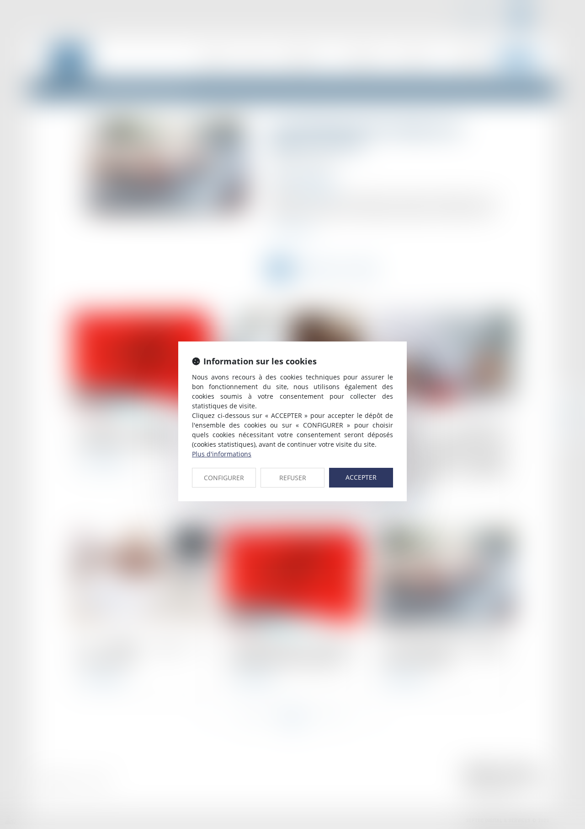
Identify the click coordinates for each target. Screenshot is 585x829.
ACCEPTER (361, 477)
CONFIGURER (224, 477)
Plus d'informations (221, 454)
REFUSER (292, 477)
